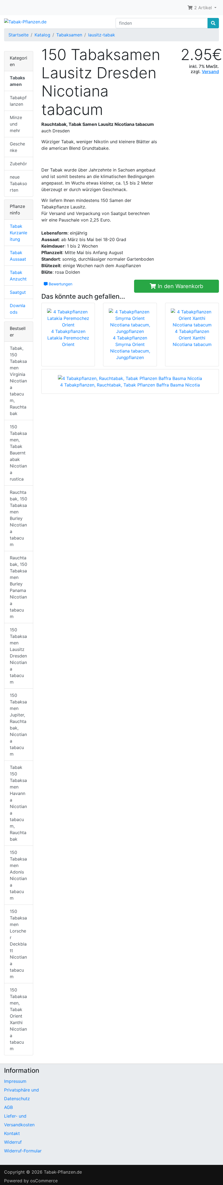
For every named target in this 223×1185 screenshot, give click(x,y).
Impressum (15, 1081)
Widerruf (13, 1142)
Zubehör (18, 163)
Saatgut (18, 292)
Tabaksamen (69, 35)
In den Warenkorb (179, 286)
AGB (8, 1107)
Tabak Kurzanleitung (18, 232)
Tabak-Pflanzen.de (63, 1172)
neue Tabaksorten (18, 183)
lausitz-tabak (101, 35)
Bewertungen (60, 284)
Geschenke (17, 147)
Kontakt (12, 1133)
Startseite (18, 35)
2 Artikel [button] (203, 7)
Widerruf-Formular (23, 1150)
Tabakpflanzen (18, 101)
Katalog (42, 35)
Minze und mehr (16, 124)
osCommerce (44, 1180)
